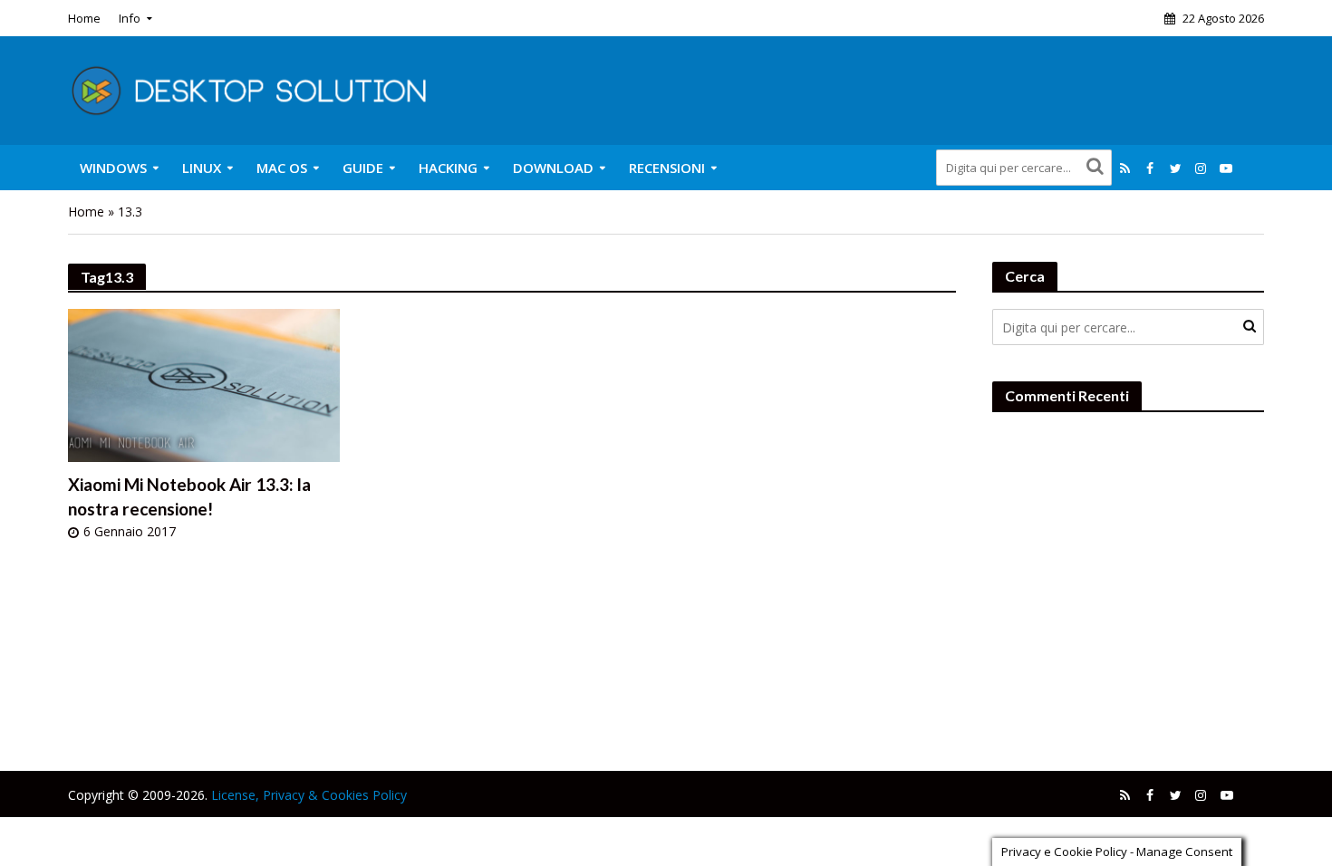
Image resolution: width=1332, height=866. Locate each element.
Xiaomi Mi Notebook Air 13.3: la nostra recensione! (189, 496)
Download (553, 168)
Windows (113, 168)
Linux (201, 168)
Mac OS (281, 168)
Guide (363, 168)
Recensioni (667, 168)
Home (84, 18)
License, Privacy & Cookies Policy (309, 794)
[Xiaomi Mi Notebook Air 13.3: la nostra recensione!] (204, 383)
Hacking (448, 168)
